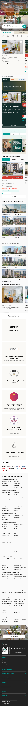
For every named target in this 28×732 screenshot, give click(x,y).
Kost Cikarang (17, 547)
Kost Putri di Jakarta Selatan (20, 599)
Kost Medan (4, 619)
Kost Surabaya (17, 614)
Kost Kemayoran (5, 496)
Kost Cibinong (17, 554)
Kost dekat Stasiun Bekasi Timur (20, 592)
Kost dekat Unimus (6, 580)
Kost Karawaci (5, 540)
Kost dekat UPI (5, 569)
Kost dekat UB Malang (6, 560)
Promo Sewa (6, 134)
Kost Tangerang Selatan (7, 537)
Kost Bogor (4, 551)
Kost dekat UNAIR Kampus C (20, 567)
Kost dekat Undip (18, 560)
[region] (14, 145)
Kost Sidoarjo (5, 621)
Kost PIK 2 (4, 528)
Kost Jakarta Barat (6, 503)
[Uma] (14, 80)
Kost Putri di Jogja (6, 597)
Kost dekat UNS (17, 569)
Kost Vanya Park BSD (6, 542)
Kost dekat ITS (17, 565)
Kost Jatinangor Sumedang (20, 619)
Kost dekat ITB (5, 567)
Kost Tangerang (5, 535)
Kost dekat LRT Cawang (7, 592)
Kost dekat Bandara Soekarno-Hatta (20, 587)
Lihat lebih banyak (6, 239)
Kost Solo (16, 617)
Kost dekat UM (5, 565)
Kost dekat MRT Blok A (6, 587)
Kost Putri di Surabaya (7, 599)
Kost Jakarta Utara (6, 524)
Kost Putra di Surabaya (19, 603)
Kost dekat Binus (18, 574)
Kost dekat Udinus (18, 580)
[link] (17, 648)
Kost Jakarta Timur (6, 515)
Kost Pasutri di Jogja (6, 607)
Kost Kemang (4, 487)
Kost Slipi (16, 510)
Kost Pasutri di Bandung (19, 607)
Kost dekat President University (8, 583)
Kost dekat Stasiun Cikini (7, 590)
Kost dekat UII (5, 578)
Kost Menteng (17, 494)
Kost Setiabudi (5, 483)
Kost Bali (16, 621)
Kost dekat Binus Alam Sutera (20, 576)
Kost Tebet (16, 481)
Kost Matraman (5, 519)
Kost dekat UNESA (18, 558)
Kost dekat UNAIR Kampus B (20, 563)
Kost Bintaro (17, 483)
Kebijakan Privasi (13, 700)
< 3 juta (5, 159)
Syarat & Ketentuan (5, 700)
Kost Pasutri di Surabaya (19, 597)
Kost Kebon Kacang (18, 496)
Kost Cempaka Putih (6, 494)
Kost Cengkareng (18, 506)
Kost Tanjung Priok (6, 530)
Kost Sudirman (17, 499)
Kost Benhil (16, 492)
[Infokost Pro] (22, 80)
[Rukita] (6, 80)
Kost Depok (16, 551)
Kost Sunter (4, 526)
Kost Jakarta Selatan (6, 481)
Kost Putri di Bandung (6, 603)
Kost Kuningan (5, 485)
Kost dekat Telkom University (8, 574)
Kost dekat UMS (5, 576)
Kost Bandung (5, 614)
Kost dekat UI (4, 563)
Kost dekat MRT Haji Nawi (19, 590)
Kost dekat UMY (17, 578)
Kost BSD (16, 535)
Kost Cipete (16, 485)
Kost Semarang (17, 612)
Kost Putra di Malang (18, 605)
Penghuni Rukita (15, 134)
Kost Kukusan (5, 554)
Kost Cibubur (4, 517)
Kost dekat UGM (5, 558)
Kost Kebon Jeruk (5, 510)
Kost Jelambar (17, 508)
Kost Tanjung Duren (18, 503)
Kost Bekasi (4, 547)
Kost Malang (4, 617)
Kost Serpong (17, 540)
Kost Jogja (4, 612)
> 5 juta (22, 159)
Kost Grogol (4, 506)
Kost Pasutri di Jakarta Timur (8, 601)
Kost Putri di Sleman (18, 601)
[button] (7, 32)
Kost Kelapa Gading (18, 524)
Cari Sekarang (14, 636)
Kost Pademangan (18, 528)
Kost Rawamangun (18, 515)
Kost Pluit (16, 526)
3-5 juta (14, 159)
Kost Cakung (17, 517)
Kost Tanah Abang (6, 499)
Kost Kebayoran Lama (19, 487)
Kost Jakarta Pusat (6, 492)
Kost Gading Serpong (19, 537)
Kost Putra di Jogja (6, 605)
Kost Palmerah (5, 508)
